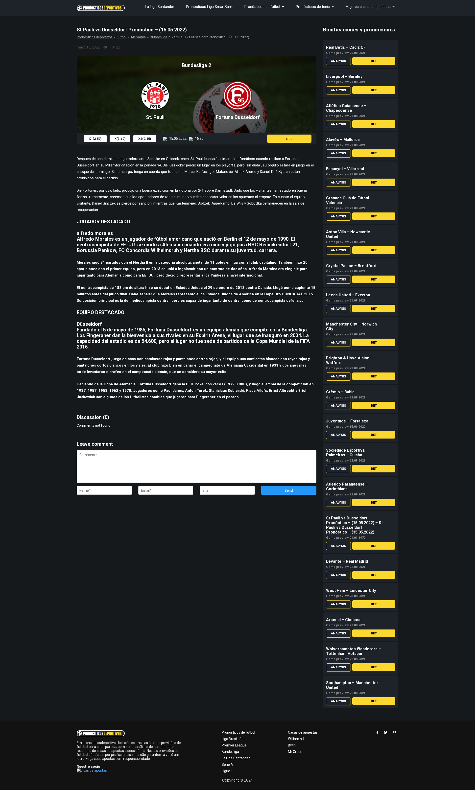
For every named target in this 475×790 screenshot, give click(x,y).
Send (289, 490)
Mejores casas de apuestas (368, 6)
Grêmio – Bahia (340, 392)
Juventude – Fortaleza (347, 421)
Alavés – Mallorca (343, 139)
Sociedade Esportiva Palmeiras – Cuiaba (345, 452)
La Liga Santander (159, 6)
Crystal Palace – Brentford (351, 265)
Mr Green (295, 752)
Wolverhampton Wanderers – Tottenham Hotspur (353, 651)
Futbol (121, 37)
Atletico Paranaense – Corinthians (347, 486)
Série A (227, 765)
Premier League (234, 745)
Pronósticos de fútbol (262, 6)
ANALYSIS (338, 61)
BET (289, 139)
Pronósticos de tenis (313, 6)
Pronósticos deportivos (95, 37)
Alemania (138, 37)
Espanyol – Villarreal (345, 168)
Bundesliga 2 (160, 37)
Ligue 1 (227, 771)
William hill (296, 739)
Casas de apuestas (303, 732)
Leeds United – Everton (348, 295)
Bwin (292, 745)
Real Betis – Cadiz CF (346, 47)
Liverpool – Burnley (344, 76)
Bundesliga (230, 752)
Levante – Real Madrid (347, 561)
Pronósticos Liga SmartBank (209, 6)
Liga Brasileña (232, 739)
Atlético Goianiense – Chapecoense (346, 108)
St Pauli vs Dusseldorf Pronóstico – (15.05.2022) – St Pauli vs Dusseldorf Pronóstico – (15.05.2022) (354, 525)
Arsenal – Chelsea (343, 619)
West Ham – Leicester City (351, 590)
